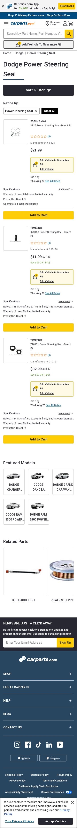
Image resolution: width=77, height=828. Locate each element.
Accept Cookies (55, 821)
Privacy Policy (17, 780)
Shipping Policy (14, 774)
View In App (67, 6)
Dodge (19, 53)
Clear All (49, 111)
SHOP (7, 673)
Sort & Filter (35, 90)
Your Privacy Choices (19, 821)
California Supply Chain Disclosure (38, 786)
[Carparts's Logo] (23, 23)
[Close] (72, 802)
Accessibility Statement (19, 792)
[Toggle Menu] (6, 23)
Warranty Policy (39, 774)
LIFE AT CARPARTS (16, 687)
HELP (7, 700)
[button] (38, 6)
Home (7, 53)
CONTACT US (12, 727)
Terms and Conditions (55, 780)
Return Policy (64, 774)
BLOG (7, 714)
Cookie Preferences (52, 792)
